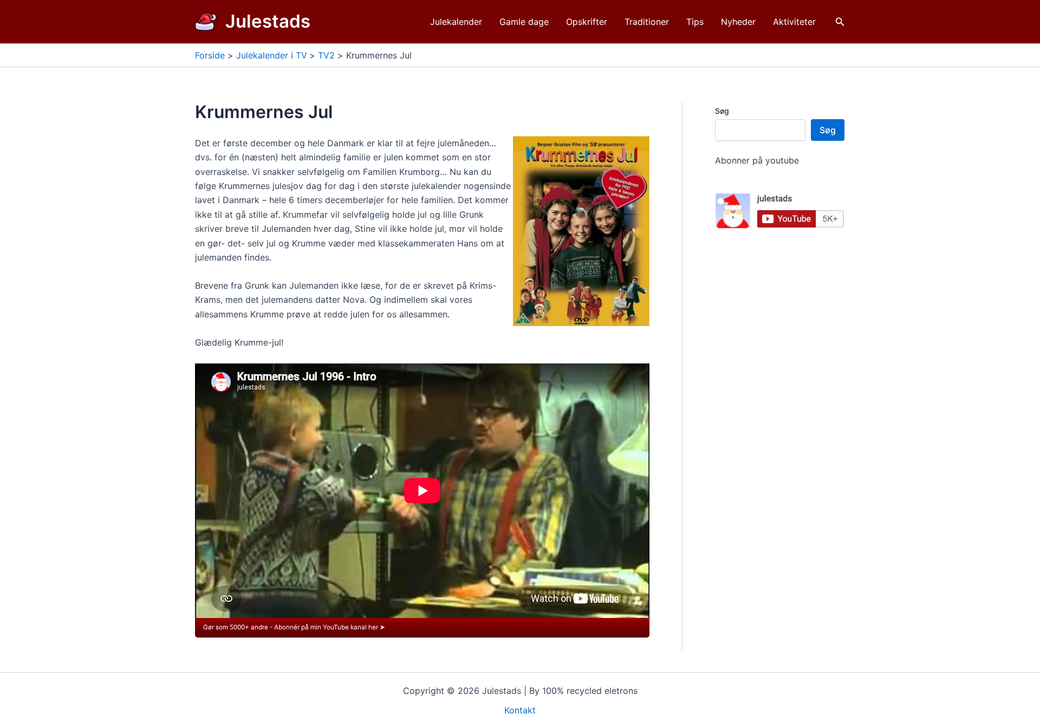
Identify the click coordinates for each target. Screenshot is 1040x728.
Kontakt (520, 710)
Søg (722, 110)
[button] (840, 22)
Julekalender (456, 21)
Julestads (267, 21)
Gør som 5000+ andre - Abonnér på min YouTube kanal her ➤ (294, 627)
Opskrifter (586, 21)
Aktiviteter (794, 21)
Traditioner (647, 21)
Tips (695, 21)
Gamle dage (524, 21)
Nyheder (738, 21)
